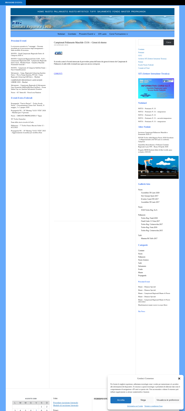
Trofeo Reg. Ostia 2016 (149, 227)
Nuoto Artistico (79, 11)
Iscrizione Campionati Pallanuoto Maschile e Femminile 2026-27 (153, 133)
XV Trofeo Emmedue (18, 119)
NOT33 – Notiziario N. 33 (147, 108)
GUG (140, 56)
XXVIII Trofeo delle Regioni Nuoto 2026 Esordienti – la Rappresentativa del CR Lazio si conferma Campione (155, 139)
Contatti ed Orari (144, 68)
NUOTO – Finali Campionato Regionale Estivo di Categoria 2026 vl (27, 54)
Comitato (72, 34)
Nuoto (49, 11)
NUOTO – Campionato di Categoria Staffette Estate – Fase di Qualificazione (29, 69)
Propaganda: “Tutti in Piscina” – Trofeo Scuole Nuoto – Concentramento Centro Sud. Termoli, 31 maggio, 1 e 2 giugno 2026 (28, 105)
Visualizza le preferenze (168, 400)
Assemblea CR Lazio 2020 (150, 193)
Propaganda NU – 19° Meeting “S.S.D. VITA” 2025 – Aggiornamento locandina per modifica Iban (28, 132)
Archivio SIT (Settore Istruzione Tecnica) (152, 59)
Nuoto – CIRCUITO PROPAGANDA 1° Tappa (26, 116)
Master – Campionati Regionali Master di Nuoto (154, 293)
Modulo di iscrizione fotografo (65, 405)
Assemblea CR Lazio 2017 (150, 202)
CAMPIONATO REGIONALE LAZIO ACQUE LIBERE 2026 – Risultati (26, 81)
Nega (143, 400)
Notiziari (61, 34)
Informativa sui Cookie (135, 406)
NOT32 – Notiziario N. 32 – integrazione (152, 112)
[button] (179, 378)
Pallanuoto (61, 11)
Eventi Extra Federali (21, 98)
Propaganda (138, 11)
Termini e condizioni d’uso (153, 406)
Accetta (120, 400)
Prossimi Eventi (86, 34)
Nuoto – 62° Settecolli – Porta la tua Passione (26, 92)
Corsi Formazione (117, 34)
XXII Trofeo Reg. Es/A (149, 210)
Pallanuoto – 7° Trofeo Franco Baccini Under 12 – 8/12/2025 (28, 126)
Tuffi (93, 11)
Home (41, 11)
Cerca (168, 42)
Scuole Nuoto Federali (145, 65)
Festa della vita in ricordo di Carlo (22, 122)
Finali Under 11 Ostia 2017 (150, 221)
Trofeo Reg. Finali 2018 (149, 218)
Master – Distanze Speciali (147, 287)
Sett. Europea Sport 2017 (149, 196)
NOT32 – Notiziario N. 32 (147, 115)
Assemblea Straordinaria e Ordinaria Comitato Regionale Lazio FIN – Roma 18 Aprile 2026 (153, 146)
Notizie (140, 62)
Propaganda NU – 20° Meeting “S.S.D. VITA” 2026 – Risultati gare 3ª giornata (28, 111)
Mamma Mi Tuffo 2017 (149, 238)
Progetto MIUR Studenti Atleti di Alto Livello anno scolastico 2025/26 (155, 151)
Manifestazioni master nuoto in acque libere (152, 305)
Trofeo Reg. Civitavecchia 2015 (152, 231)
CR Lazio (102, 34)
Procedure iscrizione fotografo (65, 403)
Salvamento (104, 11)
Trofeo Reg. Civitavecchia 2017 (152, 224)
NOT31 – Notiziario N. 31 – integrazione (152, 121)
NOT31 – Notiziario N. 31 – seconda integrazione (155, 118)
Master (125, 11)
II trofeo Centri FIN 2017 (150, 199)
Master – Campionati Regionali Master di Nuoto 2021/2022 (154, 301)
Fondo (116, 11)
